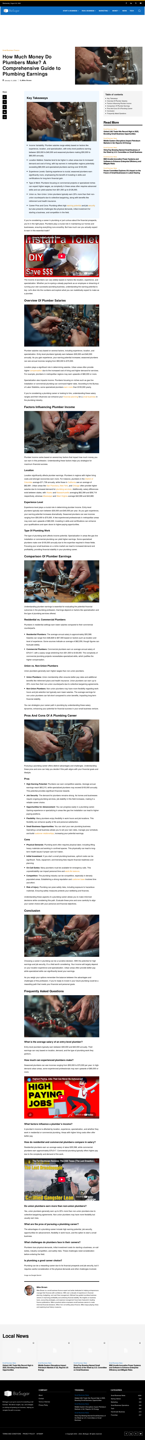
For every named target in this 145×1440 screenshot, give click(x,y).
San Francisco (53, 485)
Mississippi (47, 496)
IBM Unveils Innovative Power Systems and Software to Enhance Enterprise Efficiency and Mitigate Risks (122, 161)
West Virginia (62, 496)
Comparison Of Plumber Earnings (118, 106)
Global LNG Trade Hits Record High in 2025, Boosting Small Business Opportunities (121, 132)
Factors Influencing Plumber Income (119, 103)
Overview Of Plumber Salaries (117, 101)
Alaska (49, 492)
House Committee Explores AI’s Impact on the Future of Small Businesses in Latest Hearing (122, 171)
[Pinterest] (5, 107)
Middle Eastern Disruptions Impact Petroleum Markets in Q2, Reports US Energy (121, 141)
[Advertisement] (72, 31)
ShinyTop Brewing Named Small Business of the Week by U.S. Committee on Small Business (122, 151)
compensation (36, 370)
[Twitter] (136, 3)
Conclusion (111, 111)
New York (64, 485)
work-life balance (72, 871)
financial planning (70, 396)
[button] (139, 11)
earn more (68, 387)
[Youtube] (140, 3)
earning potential (74, 205)
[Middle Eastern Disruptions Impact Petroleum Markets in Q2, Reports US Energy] (55, 1350)
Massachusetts (62, 492)
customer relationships (44, 833)
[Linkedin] (131, 3)
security (91, 205)
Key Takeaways (112, 98)
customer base (78, 879)
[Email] (5, 117)
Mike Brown (27, 80)
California (72, 482)
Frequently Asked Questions (116, 113)
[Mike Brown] (29, 1297)
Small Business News (110, 129)
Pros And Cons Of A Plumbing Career (119, 108)
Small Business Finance (11, 50)
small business (89, 396)
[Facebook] (126, 3)
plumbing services (64, 489)
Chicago (76, 485)
